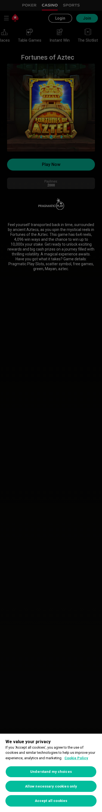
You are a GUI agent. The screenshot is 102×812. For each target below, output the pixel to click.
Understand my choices (51, 772)
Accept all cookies (51, 801)
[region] (51, 773)
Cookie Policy (76, 758)
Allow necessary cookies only (51, 786)
